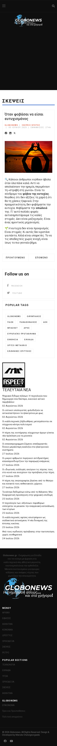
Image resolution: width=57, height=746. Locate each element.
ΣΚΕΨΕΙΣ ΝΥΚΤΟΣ (31, 125)
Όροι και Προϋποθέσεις (13, 711)
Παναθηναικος (28, 322)
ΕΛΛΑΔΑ (6, 670)
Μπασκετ (12, 328)
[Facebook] (6, 133)
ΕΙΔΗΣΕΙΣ (6, 618)
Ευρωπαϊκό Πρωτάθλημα (21, 334)
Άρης (27, 328)
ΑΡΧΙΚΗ (6, 612)
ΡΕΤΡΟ (5, 652)
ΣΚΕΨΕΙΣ (6, 647)
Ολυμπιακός (34, 316)
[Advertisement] (28, 60)
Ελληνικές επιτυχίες (19, 351)
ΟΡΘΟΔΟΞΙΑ (8, 641)
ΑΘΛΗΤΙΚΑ (7, 624)
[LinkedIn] (10, 133)
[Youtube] (11, 741)
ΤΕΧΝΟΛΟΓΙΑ (8, 664)
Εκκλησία (12, 340)
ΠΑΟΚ (10, 322)
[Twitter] (15, 133)
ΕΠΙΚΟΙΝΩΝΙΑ (8, 705)
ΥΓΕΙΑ (5, 676)
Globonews (14, 316)
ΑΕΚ (45, 322)
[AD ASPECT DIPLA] (28, 374)
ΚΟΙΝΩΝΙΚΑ (7, 629)
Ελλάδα (29, 340)
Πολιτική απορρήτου (12, 716)
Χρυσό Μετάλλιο (17, 345)
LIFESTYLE (7, 635)
